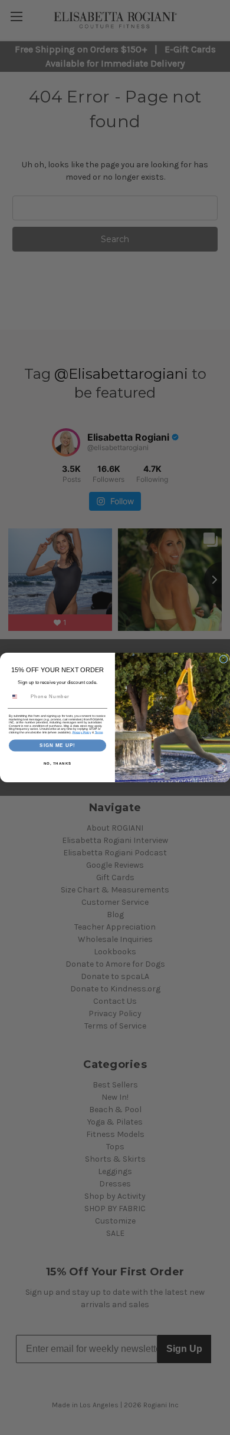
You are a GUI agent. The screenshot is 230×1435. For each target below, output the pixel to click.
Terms (99, 732)
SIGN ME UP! (57, 745)
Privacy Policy (82, 732)
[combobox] (18, 696)
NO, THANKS (58, 763)
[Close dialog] (223, 659)
